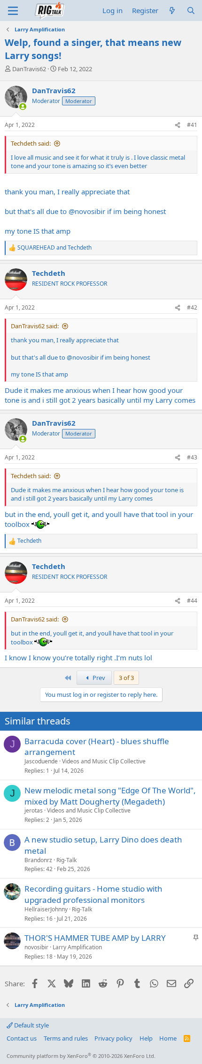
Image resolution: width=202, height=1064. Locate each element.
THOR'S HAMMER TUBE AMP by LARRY (95, 937)
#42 (192, 307)
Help (146, 1038)
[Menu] (13, 10)
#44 (192, 601)
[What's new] (172, 10)
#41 (192, 125)
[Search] (191, 10)
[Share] (177, 125)
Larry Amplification (77, 947)
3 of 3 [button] (126, 677)
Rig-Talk (66, 860)
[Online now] (22, 106)
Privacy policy (113, 1038)
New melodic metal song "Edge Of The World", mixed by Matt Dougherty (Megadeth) (110, 796)
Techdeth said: (31, 143)
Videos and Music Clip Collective (104, 761)
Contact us (22, 1038)
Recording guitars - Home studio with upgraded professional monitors (93, 894)
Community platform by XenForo (81, 1055)
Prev (98, 677)
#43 (192, 457)
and (54, 247)
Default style (31, 1025)
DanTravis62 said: (35, 326)
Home (168, 1038)
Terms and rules (66, 1038)
